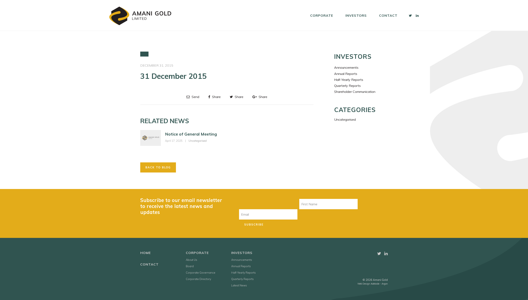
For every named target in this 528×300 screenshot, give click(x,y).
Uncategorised (198, 140)
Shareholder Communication (354, 92)
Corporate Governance (200, 272)
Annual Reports (345, 74)
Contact (388, 15)
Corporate (321, 15)
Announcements (346, 67)
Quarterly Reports (347, 86)
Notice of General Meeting (191, 134)
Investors (356, 15)
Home (145, 253)
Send (195, 96)
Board (190, 266)
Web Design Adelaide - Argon (372, 283)
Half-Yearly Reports (348, 80)
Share (216, 96)
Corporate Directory (198, 279)
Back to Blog (158, 167)
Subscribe (254, 224)
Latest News (239, 285)
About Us (191, 259)
